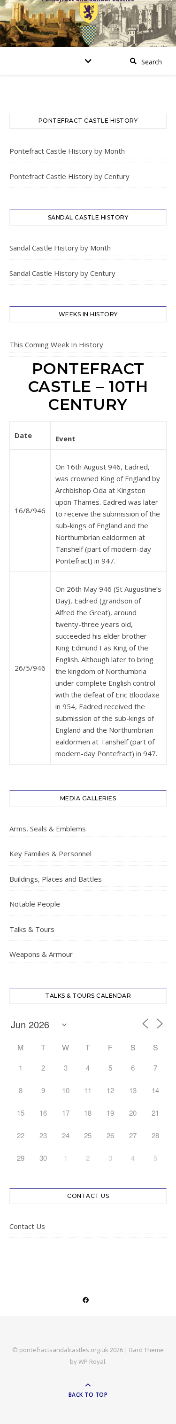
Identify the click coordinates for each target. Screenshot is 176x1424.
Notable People (34, 903)
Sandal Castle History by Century (62, 273)
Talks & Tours (31, 929)
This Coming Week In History (56, 344)
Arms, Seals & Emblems (47, 828)
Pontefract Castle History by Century (69, 176)
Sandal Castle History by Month (60, 247)
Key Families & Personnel (50, 853)
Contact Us (27, 1226)
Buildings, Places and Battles (55, 879)
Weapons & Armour (41, 954)
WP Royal (91, 1361)
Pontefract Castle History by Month (67, 151)
